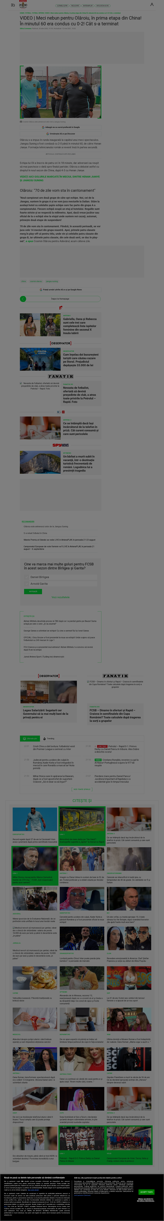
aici (5, 1206)
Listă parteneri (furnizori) (82, 1195)
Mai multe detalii (33, 1190)
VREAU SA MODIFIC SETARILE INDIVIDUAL (145, 1200)
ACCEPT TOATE (146, 1192)
